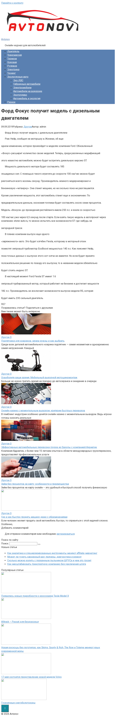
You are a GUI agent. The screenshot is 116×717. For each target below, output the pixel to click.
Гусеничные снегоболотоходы (18, 702)
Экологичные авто (17, 76)
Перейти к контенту (12, 3)
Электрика (13, 69)
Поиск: (5, 543)
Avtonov (5, 39)
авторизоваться (66, 533)
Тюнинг (11, 73)
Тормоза (12, 58)
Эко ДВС (18, 80)
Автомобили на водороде (27, 91)
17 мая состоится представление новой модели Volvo (31, 676)
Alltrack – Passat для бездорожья (20, 621)
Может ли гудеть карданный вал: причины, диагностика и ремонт (44, 556)
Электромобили (22, 87)
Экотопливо (20, 94)
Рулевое (12, 65)
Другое (28, 126)
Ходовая (12, 62)
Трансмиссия (14, 55)
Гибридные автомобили (26, 84)
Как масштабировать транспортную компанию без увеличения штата (46, 564)
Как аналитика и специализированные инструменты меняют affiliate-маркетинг (52, 553)
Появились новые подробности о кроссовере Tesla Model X (35, 595)
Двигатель (13, 51)
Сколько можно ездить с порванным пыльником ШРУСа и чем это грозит (49, 560)
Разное (11, 102)
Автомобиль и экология (26, 98)
